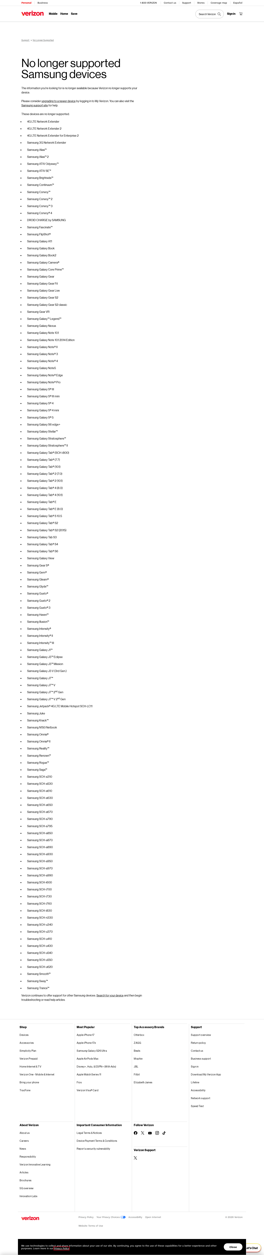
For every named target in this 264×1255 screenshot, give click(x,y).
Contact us (170, 2)
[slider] (249, 1247)
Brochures (26, 1180)
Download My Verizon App (206, 1074)
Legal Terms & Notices (89, 1132)
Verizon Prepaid (29, 1058)
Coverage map (219, 2)
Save (74, 13)
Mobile (53, 13)
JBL (136, 1066)
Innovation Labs (29, 1196)
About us (25, 1132)
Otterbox (139, 1034)
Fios (79, 1082)
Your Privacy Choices (108, 1217)
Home (64, 13)
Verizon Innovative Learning (35, 1164)
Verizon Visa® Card (87, 1090)
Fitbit (137, 1074)
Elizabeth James (143, 1082)
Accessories (27, 1042)
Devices (24, 1034)
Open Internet (153, 1217)
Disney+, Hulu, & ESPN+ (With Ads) (96, 1066)
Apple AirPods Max (88, 1058)
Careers (24, 1140)
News (23, 1148)
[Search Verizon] (209, 14)
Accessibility (198, 1090)
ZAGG (137, 1042)
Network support (200, 1098)
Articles (24, 1172)
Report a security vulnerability (93, 1148)
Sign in (195, 1066)
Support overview (201, 1034)
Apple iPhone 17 (85, 1034)
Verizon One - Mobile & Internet (37, 1074)
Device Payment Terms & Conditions (97, 1140)
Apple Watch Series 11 (89, 1074)
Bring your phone (29, 1082)
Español (237, 2)
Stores (201, 2)
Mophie (138, 1058)
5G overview (27, 1188)
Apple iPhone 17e (86, 1042)
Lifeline (195, 1082)
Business (43, 2)
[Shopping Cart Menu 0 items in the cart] (241, 14)
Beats (137, 1050)
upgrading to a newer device (58, 101)
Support (186, 2)
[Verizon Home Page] (32, 13)
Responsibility (28, 1156)
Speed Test (197, 1106)
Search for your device (110, 995)
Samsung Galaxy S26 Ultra (92, 1050)
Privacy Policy (86, 1217)
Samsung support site (34, 105)
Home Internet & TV (30, 1066)
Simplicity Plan (28, 1050)
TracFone (25, 1090)
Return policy (198, 1042)
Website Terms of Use (90, 1225)
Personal (26, 2)
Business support (201, 1058)
